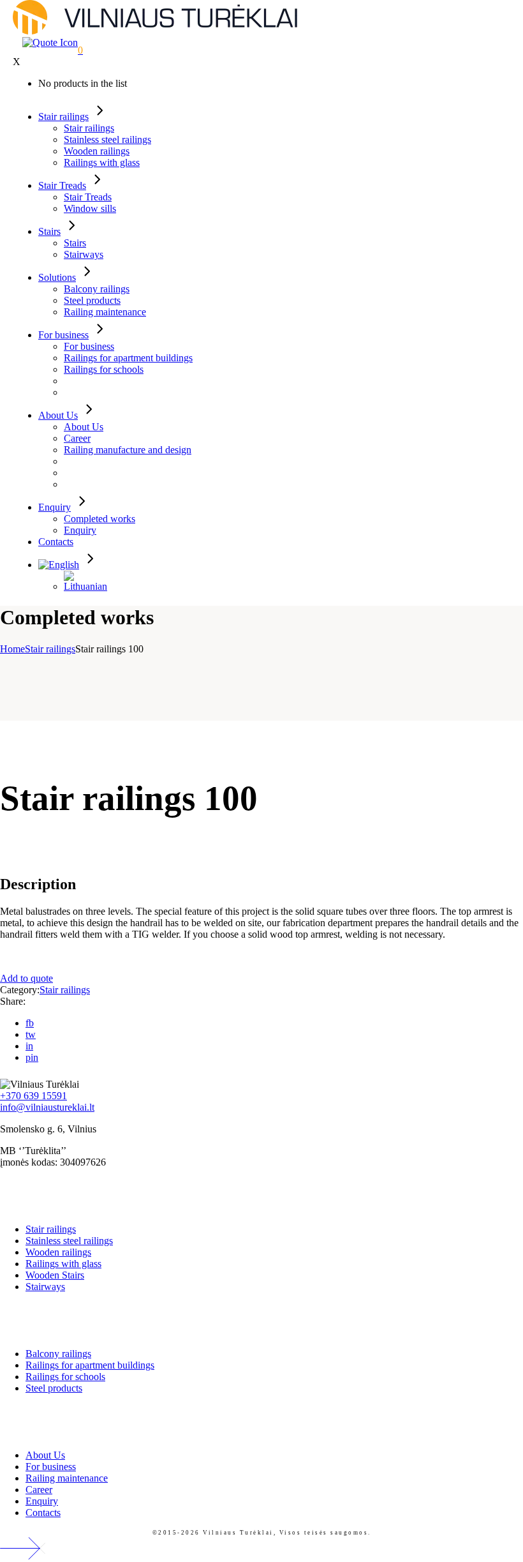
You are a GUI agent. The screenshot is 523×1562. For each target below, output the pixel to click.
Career (39, 1489)
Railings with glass (63, 1263)
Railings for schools (65, 1376)
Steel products (54, 1388)
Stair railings (65, 989)
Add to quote (26, 978)
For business (51, 1466)
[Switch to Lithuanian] (85, 586)
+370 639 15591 (33, 1095)
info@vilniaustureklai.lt (47, 1107)
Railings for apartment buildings (90, 1365)
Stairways (45, 1286)
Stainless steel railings (69, 1240)
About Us (45, 1455)
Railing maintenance (67, 1478)
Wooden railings (58, 1252)
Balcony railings (58, 1353)
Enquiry (42, 1501)
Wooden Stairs (55, 1275)
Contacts (43, 1512)
